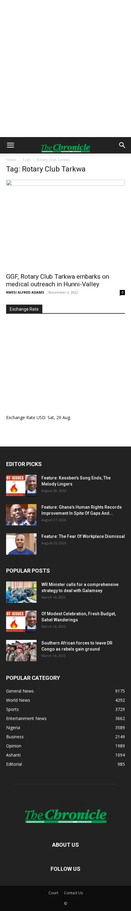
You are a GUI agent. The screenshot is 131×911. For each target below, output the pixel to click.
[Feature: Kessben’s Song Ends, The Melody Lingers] (21, 485)
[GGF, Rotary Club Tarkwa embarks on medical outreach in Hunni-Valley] (65, 224)
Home (11, 159)
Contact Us (73, 892)
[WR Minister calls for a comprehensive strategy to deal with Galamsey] (21, 592)
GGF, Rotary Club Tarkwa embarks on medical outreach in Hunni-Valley (57, 280)
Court (53, 892)
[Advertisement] (65, 68)
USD (41, 417)
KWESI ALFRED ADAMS (25, 292)
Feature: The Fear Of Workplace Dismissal (83, 536)
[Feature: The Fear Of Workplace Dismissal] (21, 544)
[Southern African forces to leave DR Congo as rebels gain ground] (21, 650)
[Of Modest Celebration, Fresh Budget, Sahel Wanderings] (21, 621)
